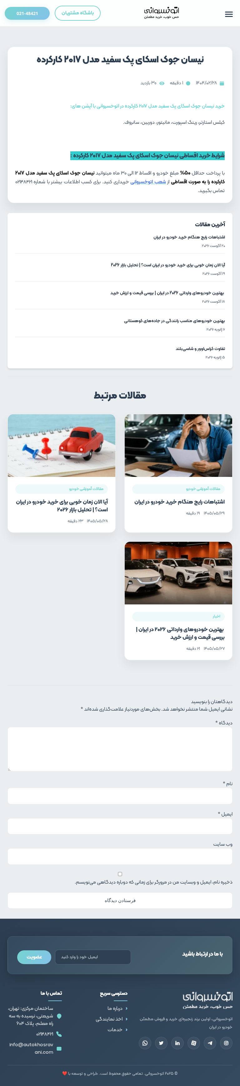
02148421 (44, 1034)
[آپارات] (194, 1043)
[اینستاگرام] (226, 1043)
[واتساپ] (145, 1043)
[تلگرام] (210, 1043)
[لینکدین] (177, 1043)
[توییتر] (161, 1043)
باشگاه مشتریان (78, 13)
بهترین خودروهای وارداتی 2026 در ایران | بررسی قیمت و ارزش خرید (180, 633)
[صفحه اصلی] (161, 13)
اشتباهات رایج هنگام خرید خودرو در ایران (179, 502)
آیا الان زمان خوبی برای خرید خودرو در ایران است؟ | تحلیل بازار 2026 (62, 506)
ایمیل (225, 814)
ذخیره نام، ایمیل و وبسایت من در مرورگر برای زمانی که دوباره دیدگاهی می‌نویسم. (153, 882)
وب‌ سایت (222, 844)
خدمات (115, 1030)
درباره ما (115, 1008)
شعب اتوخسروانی (148, 182)
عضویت (34, 957)
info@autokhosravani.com (31, 1048)
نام (227, 784)
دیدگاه (223, 723)
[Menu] (228, 14)
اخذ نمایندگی (109, 1019)
